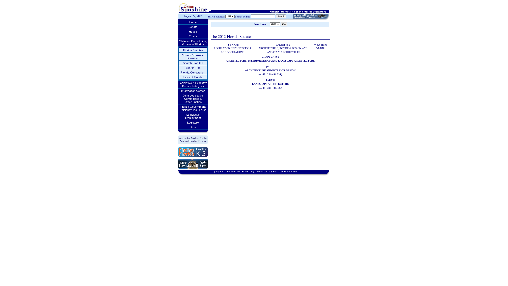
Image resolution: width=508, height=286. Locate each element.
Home (193, 22)
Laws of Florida (193, 77)
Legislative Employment (193, 116)
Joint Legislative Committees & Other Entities (193, 98)
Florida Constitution (193, 72)
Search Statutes (193, 63)
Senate (193, 26)
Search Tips (193, 67)
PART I (270, 67)
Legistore (193, 122)
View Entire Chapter (320, 46)
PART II (270, 80)
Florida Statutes (193, 50)
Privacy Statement (273, 171)
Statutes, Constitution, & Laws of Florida (193, 43)
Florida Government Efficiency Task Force (193, 108)
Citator (193, 36)
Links (193, 127)
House (193, 31)
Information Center (193, 90)
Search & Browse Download (193, 56)
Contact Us (291, 171)
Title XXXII (232, 44)
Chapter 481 (283, 44)
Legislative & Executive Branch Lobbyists (193, 84)
